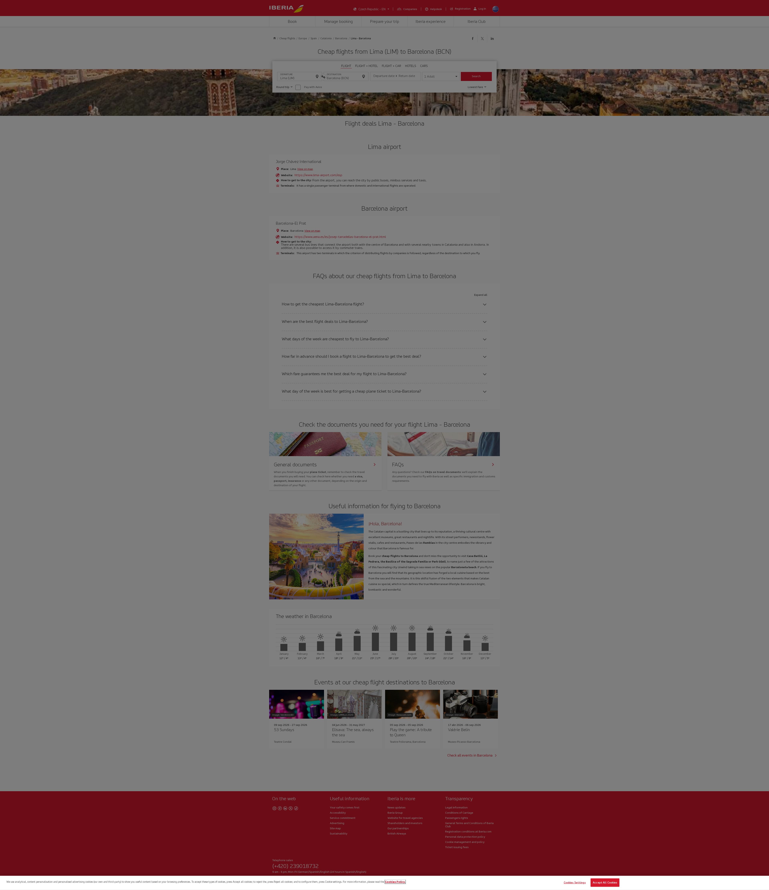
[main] (384, 883)
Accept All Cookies (605, 882)
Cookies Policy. (395, 881)
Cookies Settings (575, 882)
